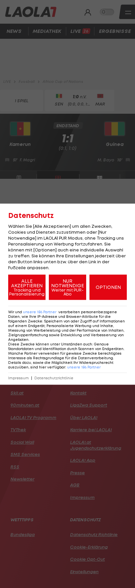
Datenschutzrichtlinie (53, 378)
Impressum (18, 378)
